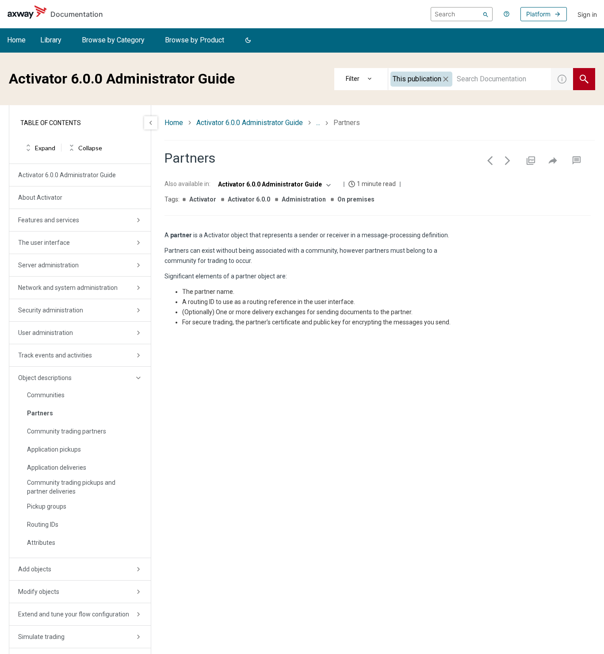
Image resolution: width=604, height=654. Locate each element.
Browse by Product (194, 40)
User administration (45, 332)
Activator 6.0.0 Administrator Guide (67, 175)
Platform (538, 14)
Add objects (34, 569)
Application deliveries (56, 467)
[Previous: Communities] (490, 160)
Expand (45, 148)
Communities (46, 395)
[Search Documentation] (584, 79)
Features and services (48, 220)
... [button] (318, 122)
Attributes (41, 542)
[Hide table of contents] (150, 122)
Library (50, 40)
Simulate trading (41, 636)
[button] (248, 41)
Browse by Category (113, 40)
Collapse (90, 148)
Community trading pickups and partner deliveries (71, 487)
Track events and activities (55, 355)
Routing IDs (42, 524)
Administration (304, 199)
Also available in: (187, 183)
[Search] (486, 14)
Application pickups (54, 449)
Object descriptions (45, 377)
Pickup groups (46, 506)
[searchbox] (462, 14)
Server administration (48, 265)
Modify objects (38, 591)
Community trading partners (66, 431)
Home (16, 40)
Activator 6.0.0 (249, 199)
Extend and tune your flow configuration (73, 614)
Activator (202, 199)
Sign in (587, 14)
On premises (356, 199)
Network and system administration (68, 287)
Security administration (50, 310)
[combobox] (469, 79)
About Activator (40, 197)
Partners (40, 413)
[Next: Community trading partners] (507, 160)
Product (361, 79)
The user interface (44, 242)
